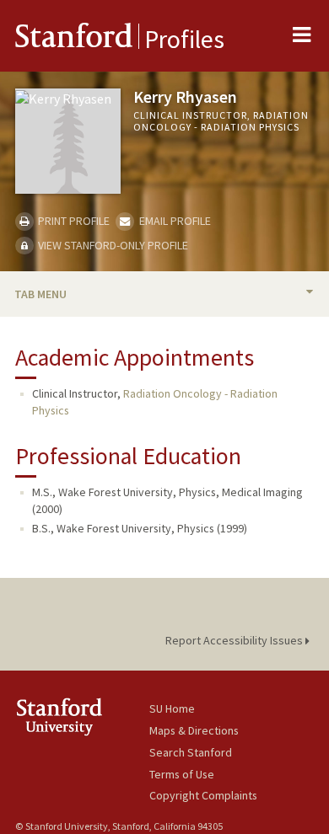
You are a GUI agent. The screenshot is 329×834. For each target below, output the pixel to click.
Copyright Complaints (203, 795)
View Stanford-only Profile (111, 245)
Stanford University (82, 716)
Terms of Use (181, 774)
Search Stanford (190, 752)
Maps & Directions (194, 730)
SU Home (172, 708)
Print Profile (72, 220)
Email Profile (173, 220)
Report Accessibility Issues (235, 640)
